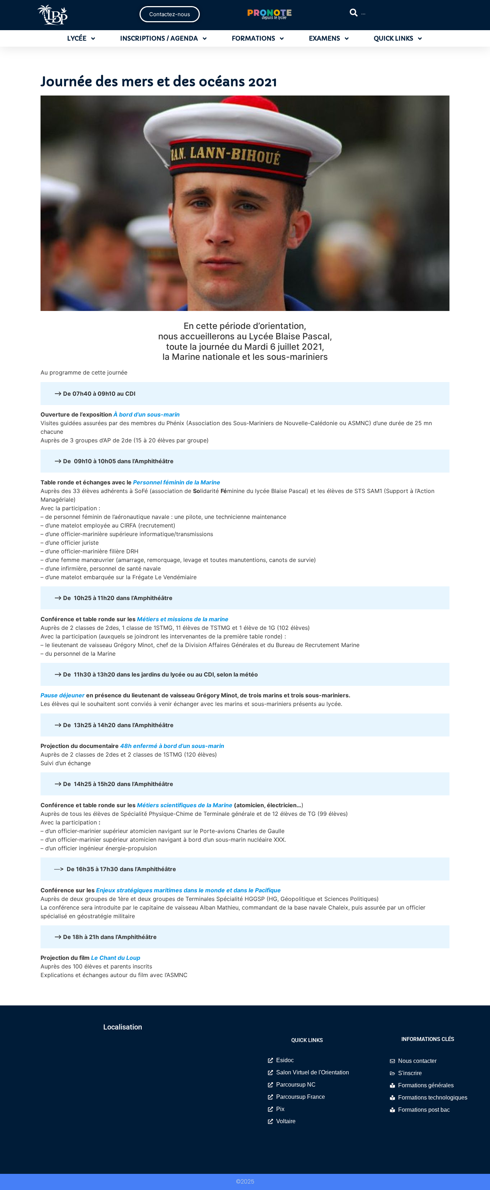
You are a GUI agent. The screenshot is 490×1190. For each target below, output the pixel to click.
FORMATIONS (253, 38)
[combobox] (403, 12)
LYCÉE (76, 38)
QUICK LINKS (393, 38)
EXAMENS (324, 38)
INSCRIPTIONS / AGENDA (159, 38)
